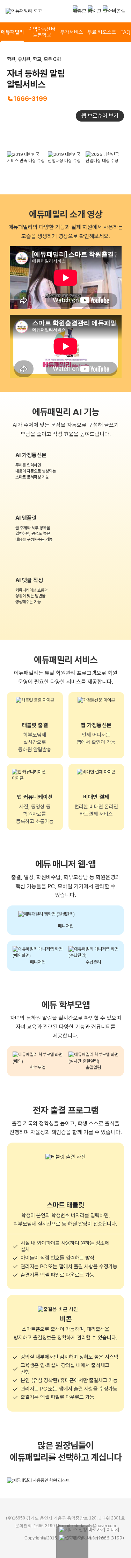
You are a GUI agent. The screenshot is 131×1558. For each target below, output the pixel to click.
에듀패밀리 (12, 32)
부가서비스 (71, 32)
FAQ (125, 32)
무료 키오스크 (101, 32)
